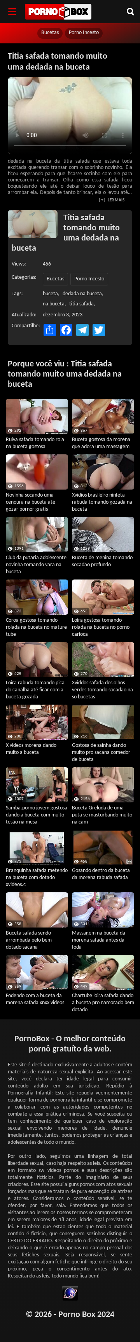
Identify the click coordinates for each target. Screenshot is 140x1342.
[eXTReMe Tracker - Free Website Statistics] (70, 1294)
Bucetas (50, 33)
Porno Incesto (84, 33)
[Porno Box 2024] (58, 12)
